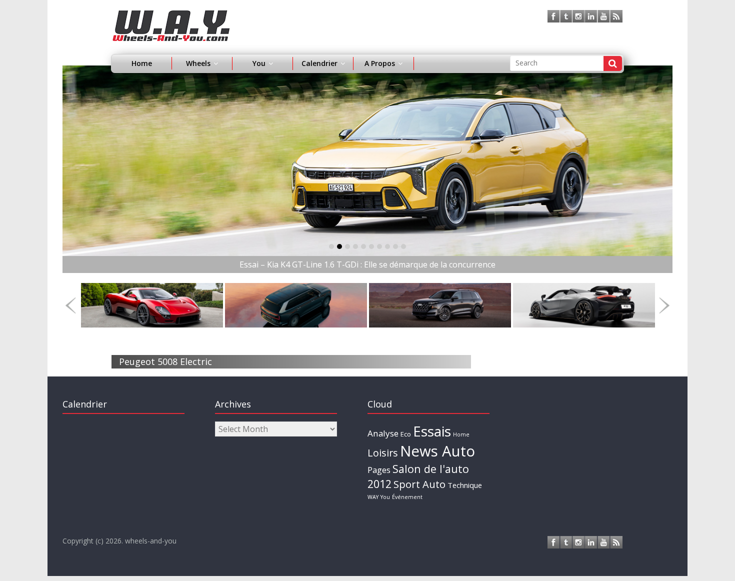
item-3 (355, 246)
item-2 (347, 246)
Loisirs (383, 453)
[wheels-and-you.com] (171, 16)
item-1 (339, 246)
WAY (373, 497)
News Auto (437, 451)
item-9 (403, 246)
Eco (405, 434)
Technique (465, 485)
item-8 (395, 246)
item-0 (331, 246)
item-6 (379, 246)
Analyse (383, 433)
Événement (407, 497)
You (385, 497)
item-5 (371, 246)
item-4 (363, 246)
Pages (379, 470)
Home (142, 63)
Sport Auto (420, 484)
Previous (71, 305)
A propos (379, 63)
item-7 (387, 246)
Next (664, 305)
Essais (432, 431)
